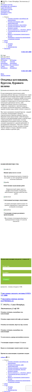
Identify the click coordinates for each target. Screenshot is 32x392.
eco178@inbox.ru (7, 301)
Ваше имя (6, 266)
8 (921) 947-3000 (26, 52)
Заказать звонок (5, 58)
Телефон (5, 272)
